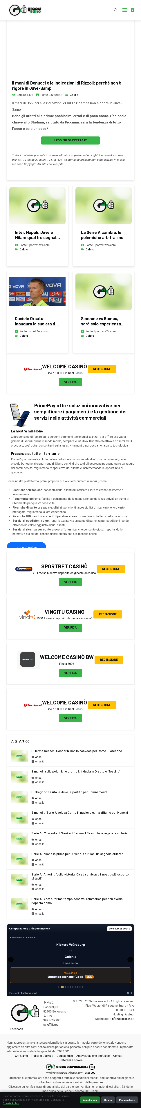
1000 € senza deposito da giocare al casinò (64, 618)
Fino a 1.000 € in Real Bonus (64, 373)
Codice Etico (65, 1056)
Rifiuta (108, 1099)
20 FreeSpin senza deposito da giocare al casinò (64, 573)
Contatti (118, 1056)
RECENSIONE (102, 369)
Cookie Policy (11, 1103)
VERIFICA (70, 382)
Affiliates (52, 1024)
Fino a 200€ (66, 663)
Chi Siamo (21, 1056)
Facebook (16, 1029)
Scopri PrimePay (26, 547)
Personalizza (127, 1099)
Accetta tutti (90, 1099)
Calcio (74, 95)
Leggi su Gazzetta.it (70, 140)
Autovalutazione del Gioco (93, 1056)
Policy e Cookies (42, 1056)
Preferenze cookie (71, 1060)
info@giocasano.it (122, 1019)
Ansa (38, 757)
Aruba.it (129, 1014)
